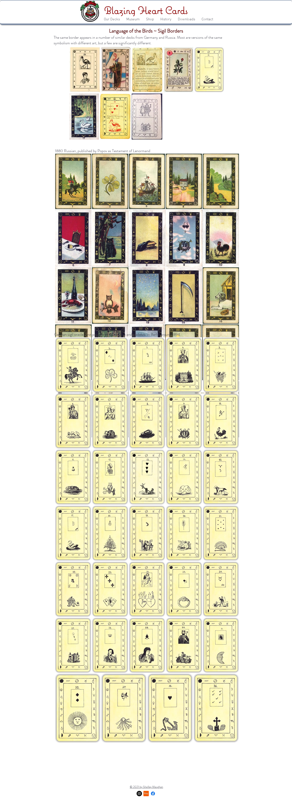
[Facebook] (153, 793)
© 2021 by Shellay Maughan (146, 787)
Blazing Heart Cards (146, 10)
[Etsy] (146, 793)
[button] (112, 19)
